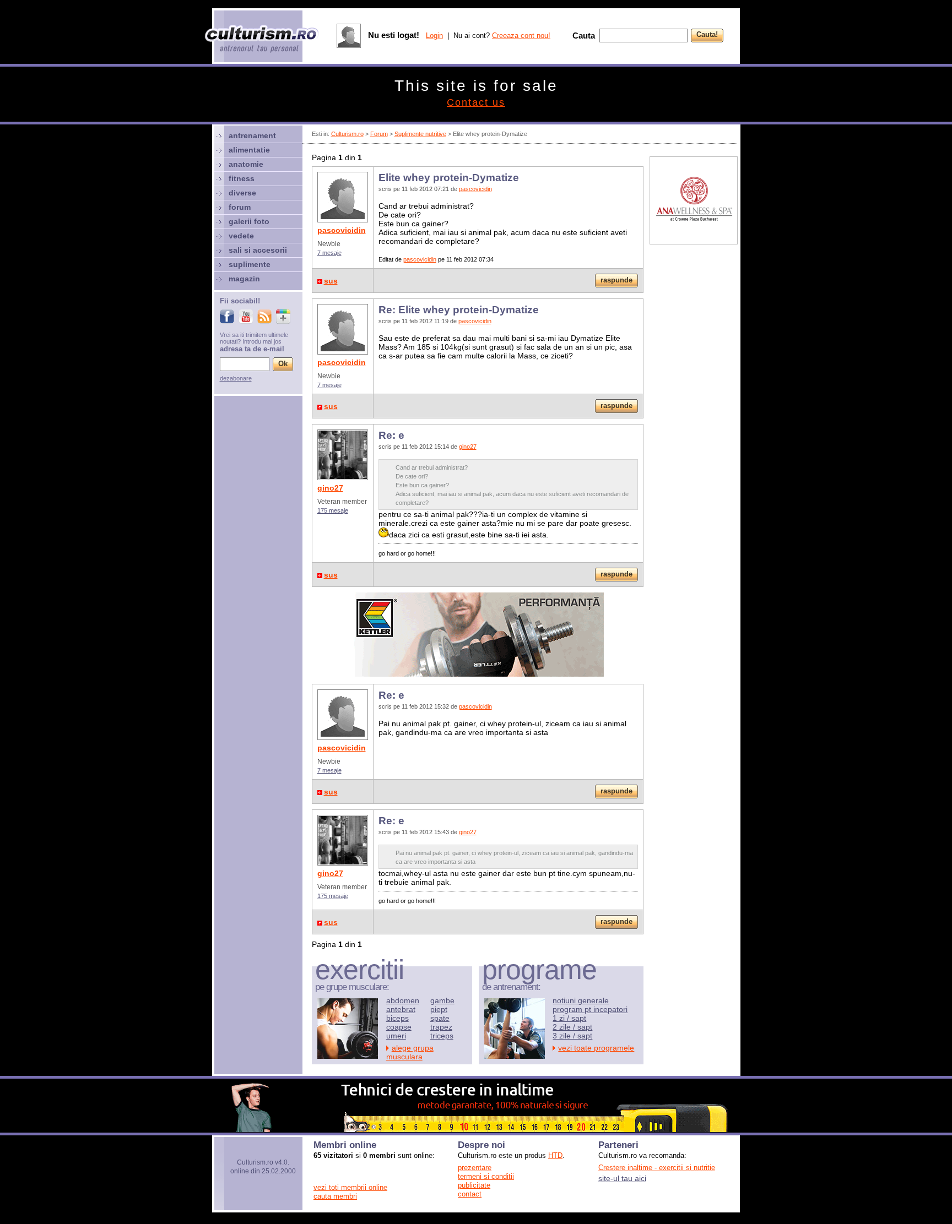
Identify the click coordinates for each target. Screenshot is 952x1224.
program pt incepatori (590, 1009)
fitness (242, 178)
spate (440, 1018)
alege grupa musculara (410, 1052)
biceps (397, 1018)
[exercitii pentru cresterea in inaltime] (476, 1129)
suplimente (250, 264)
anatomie (246, 164)
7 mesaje (329, 252)
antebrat (400, 1009)
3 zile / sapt (572, 1035)
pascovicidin (341, 230)
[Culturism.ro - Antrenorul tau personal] (262, 40)
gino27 (330, 487)
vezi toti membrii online (350, 1187)
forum (240, 207)
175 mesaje (332, 510)
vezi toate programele (596, 1047)
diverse (242, 192)
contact (470, 1194)
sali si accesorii (258, 250)
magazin (244, 278)
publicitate (474, 1185)
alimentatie (249, 149)
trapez (441, 1026)
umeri (396, 1035)
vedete (241, 235)
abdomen (402, 1000)
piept (438, 1009)
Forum (379, 133)
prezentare (474, 1167)
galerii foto (249, 221)
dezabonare (236, 378)
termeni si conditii (486, 1176)
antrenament (252, 135)
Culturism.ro (347, 133)
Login (434, 35)
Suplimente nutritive (420, 133)
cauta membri (335, 1196)
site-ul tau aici (622, 1178)
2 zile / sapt (572, 1026)
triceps (441, 1035)
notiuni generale (581, 1000)
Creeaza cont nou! (521, 35)
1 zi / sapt (569, 1018)
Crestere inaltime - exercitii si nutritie (656, 1167)
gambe (442, 1000)
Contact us (476, 102)
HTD (555, 1155)
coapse (399, 1026)
